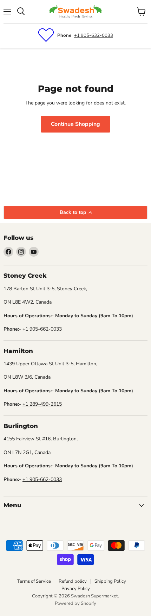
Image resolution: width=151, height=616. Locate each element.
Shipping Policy (110, 581)
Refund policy (73, 581)
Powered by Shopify (75, 603)
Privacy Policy (75, 588)
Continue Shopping (75, 124)
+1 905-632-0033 (93, 35)
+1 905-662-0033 (42, 329)
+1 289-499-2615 (42, 404)
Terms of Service (34, 581)
